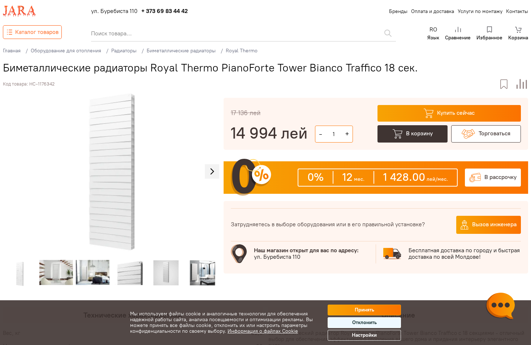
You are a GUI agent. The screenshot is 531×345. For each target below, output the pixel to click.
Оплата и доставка (432, 11)
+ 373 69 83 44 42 (164, 11)
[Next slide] (212, 171)
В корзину (419, 133)
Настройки (364, 335)
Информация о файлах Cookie (263, 331)
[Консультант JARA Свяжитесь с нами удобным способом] (500, 307)
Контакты (517, 11)
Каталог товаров (37, 32)
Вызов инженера (494, 224)
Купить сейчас (456, 112)
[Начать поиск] (388, 33)
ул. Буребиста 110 (114, 11)
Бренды (398, 11)
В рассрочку (500, 177)
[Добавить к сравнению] (521, 84)
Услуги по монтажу (480, 11)
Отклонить (364, 322)
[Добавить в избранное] (503, 84)
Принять (364, 310)
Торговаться (494, 133)
